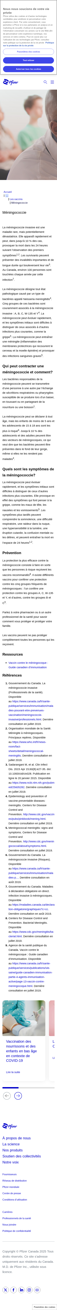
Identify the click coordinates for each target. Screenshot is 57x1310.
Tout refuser (28, 60)
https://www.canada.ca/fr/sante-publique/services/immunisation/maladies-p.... (31, 873)
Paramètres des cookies (44, 1307)
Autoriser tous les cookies (28, 69)
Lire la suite (13, 1072)
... (7, 195)
